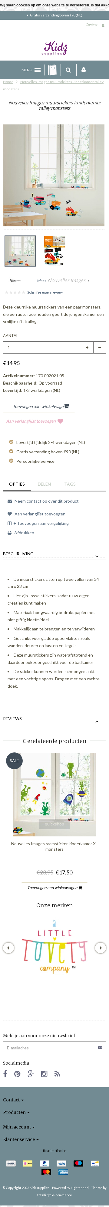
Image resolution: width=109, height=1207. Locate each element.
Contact (91, 24)
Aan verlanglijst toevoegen (31, 421)
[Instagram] (44, 1073)
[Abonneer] (54, 1045)
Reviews (12, 718)
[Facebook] (5, 1073)
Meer (61, 280)
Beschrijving (18, 553)
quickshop (54, 823)
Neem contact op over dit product (46, 501)
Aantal (10, 335)
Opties (17, 484)
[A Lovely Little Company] (54, 947)
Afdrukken (23, 532)
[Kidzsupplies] (54, 48)
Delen (44, 484)
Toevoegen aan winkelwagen (52, 887)
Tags (70, 484)
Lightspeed (80, 1188)
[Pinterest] (17, 1073)
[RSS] (57, 1073)
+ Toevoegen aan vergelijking (41, 523)
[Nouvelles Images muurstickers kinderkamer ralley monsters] (20, 251)
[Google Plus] (31, 1073)
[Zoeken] (68, 70)
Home (8, 81)
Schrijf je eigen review (45, 292)
